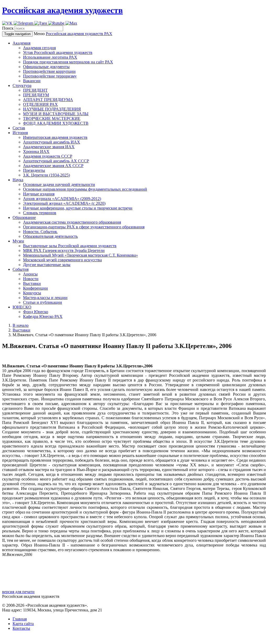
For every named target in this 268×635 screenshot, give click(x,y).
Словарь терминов (39, 213)
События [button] (21, 269)
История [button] (20, 132)
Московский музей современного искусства (62, 260)
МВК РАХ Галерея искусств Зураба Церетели (64, 250)
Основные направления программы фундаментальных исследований (85, 189)
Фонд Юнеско (35, 312)
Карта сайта (23, 623)
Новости (30, 279)
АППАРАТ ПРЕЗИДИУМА (48, 99)
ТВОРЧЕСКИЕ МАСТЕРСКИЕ (51, 118)
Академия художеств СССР (47, 156)
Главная (20, 619)
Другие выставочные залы (46, 264)
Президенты (34, 170)
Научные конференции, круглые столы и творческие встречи (77, 208)
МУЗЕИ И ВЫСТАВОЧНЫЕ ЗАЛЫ (55, 114)
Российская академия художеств (62, 10)
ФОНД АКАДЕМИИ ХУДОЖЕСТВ (55, 123)
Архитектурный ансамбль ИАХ (51, 142)
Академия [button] (21, 43)
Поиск (8, 28)
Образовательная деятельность (50, 236)
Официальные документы (46, 66)
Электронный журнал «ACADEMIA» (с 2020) (64, 203)
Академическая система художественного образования (72, 222)
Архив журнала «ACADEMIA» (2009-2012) (62, 198)
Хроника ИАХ (36, 151)
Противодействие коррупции (49, 71)
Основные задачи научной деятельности (59, 184)
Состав (19, 128)
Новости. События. (40, 231)
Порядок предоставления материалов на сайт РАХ (68, 62)
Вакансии (32, 81)
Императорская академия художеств (55, 137)
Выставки (32, 283)
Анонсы (30, 274)
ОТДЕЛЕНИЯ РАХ (40, 104)
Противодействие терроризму (50, 76)
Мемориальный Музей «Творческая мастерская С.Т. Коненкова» (80, 255)
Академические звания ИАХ (49, 147)
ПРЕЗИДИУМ (36, 95)
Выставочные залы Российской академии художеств (69, 246)
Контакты (21, 628)
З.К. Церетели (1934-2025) (46, 175)
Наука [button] (18, 180)
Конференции (35, 288)
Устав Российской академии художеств (57, 52)
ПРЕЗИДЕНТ (35, 90)
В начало (21, 325)
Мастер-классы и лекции (45, 297)
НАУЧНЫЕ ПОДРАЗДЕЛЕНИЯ (52, 109)
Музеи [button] (18, 241)
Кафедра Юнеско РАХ (43, 316)
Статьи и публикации (42, 302)
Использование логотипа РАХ (50, 57)
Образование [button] (24, 217)
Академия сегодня (39, 48)
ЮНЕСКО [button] (22, 307)
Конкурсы (32, 293)
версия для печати (18, 591)
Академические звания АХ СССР (53, 165)
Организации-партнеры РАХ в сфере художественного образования (83, 227)
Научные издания (38, 194)
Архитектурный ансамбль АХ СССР (56, 161)
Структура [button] (22, 85)
